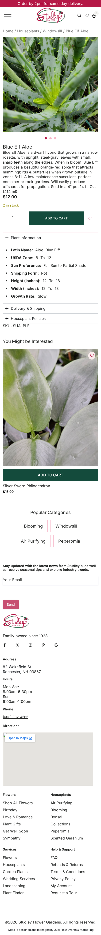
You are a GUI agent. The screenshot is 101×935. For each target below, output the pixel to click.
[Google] (56, 645)
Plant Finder (13, 892)
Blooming (58, 810)
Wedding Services (19, 878)
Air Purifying (61, 803)
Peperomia (60, 831)
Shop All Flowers (18, 803)
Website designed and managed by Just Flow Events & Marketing (50, 929)
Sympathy (11, 838)
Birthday (10, 810)
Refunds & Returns (66, 864)
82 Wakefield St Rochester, (17, 669)
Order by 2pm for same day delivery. (50, 3)
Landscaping (14, 885)
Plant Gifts (12, 824)
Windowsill (52, 31)
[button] (8, 15)
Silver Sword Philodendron (26, 485)
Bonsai (56, 817)
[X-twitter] (17, 645)
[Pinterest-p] (43, 645)
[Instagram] (30, 645)
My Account (61, 885)
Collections (60, 824)
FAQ (54, 857)
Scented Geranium (66, 838)
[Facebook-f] (4, 645)
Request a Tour (63, 892)
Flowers (10, 857)
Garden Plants (15, 871)
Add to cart (56, 218)
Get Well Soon (15, 831)
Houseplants (28, 31)
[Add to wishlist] (92, 355)
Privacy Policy (63, 878)
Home (8, 31)
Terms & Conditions (67, 871)
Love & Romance (18, 817)
